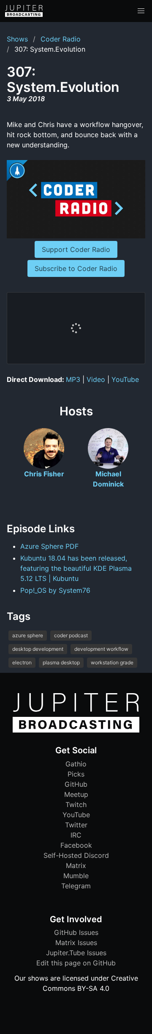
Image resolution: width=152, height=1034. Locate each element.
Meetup (76, 794)
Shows (17, 39)
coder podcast (71, 635)
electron (22, 662)
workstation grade (112, 662)
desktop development (37, 649)
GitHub (76, 784)
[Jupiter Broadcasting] (76, 730)
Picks (76, 774)
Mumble (76, 875)
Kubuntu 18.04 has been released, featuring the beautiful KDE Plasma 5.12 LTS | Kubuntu (76, 568)
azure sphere (27, 635)
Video (96, 379)
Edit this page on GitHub (76, 963)
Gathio (76, 764)
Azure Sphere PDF (49, 546)
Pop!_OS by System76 (55, 590)
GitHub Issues (76, 932)
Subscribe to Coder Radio (76, 268)
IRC (76, 835)
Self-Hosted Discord (76, 855)
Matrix (76, 865)
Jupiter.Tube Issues (76, 952)
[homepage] (24, 11)
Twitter (76, 825)
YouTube (125, 379)
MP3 (73, 379)
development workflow (101, 649)
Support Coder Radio (76, 249)
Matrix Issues (76, 942)
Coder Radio (61, 39)
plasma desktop (61, 662)
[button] (141, 11)
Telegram (76, 886)
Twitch (76, 804)
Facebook (76, 845)
